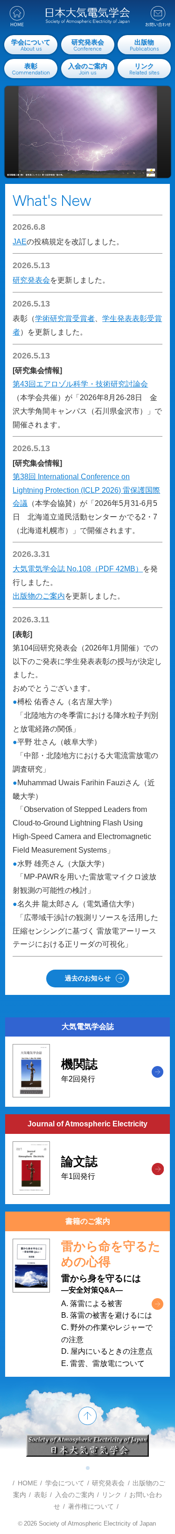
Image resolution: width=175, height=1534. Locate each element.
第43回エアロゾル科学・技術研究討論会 (80, 384)
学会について (64, 1483)
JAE (20, 242)
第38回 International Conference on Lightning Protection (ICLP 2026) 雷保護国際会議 (86, 490)
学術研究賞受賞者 (65, 318)
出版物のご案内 (39, 596)
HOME (27, 1483)
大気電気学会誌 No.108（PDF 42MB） (78, 569)
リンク (111, 1494)
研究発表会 (31, 280)
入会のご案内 (74, 1494)
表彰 (40, 1494)
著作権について (91, 1506)
